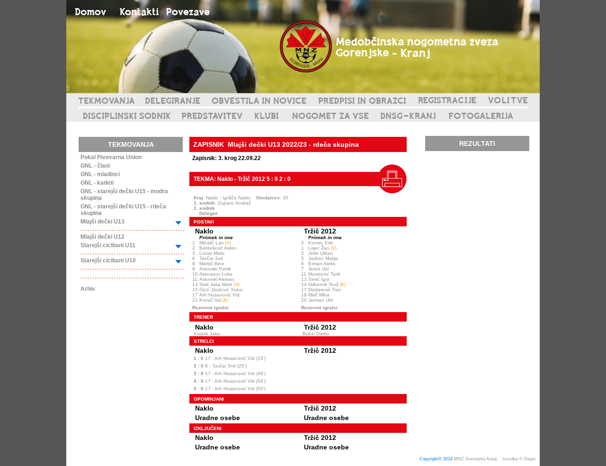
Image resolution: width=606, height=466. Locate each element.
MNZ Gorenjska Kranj (475, 459)
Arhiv (87, 289)
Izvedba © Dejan (519, 459)
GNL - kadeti (97, 182)
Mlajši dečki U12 (102, 236)
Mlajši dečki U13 (102, 221)
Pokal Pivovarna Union (111, 157)
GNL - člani (95, 165)
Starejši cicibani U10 (108, 260)
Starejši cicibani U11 (107, 245)
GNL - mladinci (100, 174)
